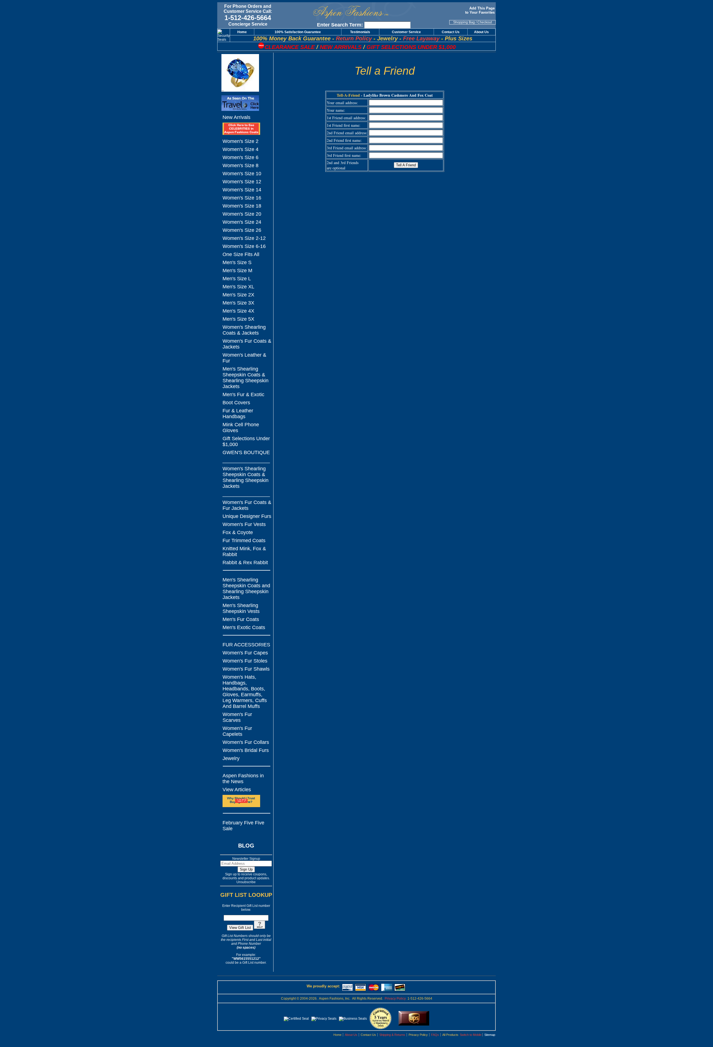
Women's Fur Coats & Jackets (247, 344)
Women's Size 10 (242, 173)
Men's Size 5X (238, 319)
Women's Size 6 (240, 157)
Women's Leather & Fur (244, 358)
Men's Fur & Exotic (243, 394)
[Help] (259, 928)
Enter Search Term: (340, 25)
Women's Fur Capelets (237, 731)
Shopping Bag (464, 22)
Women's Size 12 (242, 181)
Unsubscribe (246, 882)
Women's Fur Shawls (246, 669)
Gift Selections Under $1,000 (246, 441)
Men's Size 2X (238, 295)
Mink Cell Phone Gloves (241, 427)
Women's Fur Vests (244, 524)
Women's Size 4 (240, 149)
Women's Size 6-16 (244, 246)
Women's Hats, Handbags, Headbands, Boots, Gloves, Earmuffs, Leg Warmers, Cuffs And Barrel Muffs (245, 691)
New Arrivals (236, 117)
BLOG (246, 846)
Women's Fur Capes (245, 653)
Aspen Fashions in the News (243, 778)
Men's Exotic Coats (244, 627)
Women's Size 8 (240, 165)
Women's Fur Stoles (245, 661)
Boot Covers (236, 402)
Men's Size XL (238, 286)
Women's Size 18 (242, 206)
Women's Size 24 (242, 222)
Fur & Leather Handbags (238, 413)
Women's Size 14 (242, 190)
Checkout (484, 22)
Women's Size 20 (242, 214)
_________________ (246, 460)
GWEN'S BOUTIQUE (246, 452)
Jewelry (231, 758)
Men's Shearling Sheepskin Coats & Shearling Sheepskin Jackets (245, 377)
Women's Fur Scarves (237, 717)
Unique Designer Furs (247, 516)
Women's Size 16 (242, 198)
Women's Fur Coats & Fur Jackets (247, 505)
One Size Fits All (241, 254)
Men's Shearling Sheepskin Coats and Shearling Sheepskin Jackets (246, 588)
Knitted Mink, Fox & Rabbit (244, 551)
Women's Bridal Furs (246, 750)
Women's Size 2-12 (244, 238)
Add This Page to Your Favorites (480, 10)
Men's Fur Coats (241, 619)
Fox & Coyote (238, 532)
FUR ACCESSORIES (246, 644)
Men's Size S (237, 262)
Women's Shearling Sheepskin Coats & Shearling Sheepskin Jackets (245, 477)
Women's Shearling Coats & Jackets (244, 330)
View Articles (237, 789)
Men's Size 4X (238, 311)
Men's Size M (237, 270)
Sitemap (489, 1034)
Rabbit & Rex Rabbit (245, 562)
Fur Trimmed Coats (244, 540)
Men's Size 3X (238, 303)
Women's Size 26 (242, 230)
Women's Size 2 (240, 141)
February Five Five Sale (243, 825)
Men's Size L (237, 278)
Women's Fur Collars (246, 742)
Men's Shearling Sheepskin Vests (241, 608)
